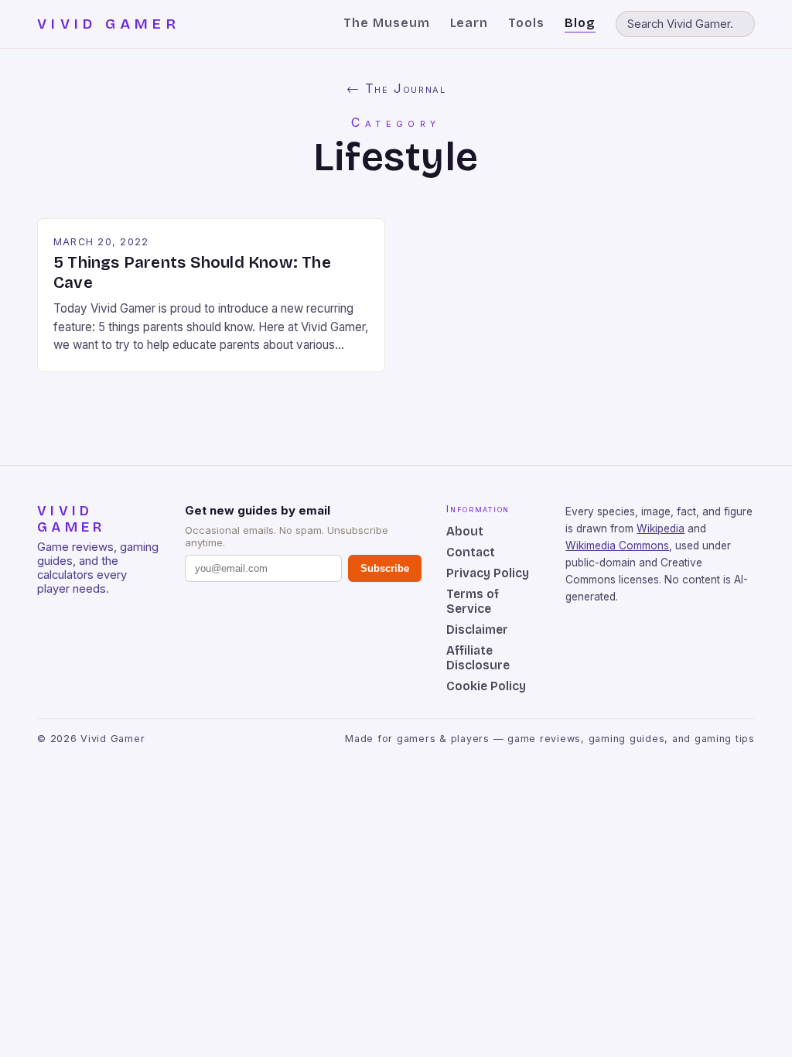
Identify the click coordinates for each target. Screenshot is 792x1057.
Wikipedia (660, 528)
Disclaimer (477, 629)
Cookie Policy (486, 686)
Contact (470, 552)
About (464, 531)
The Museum (386, 22)
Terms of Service (472, 601)
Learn (469, 22)
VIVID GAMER (108, 23)
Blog (580, 22)
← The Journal (396, 88)
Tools (526, 22)
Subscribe (384, 568)
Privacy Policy (487, 573)
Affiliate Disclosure (478, 657)
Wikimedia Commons (617, 545)
